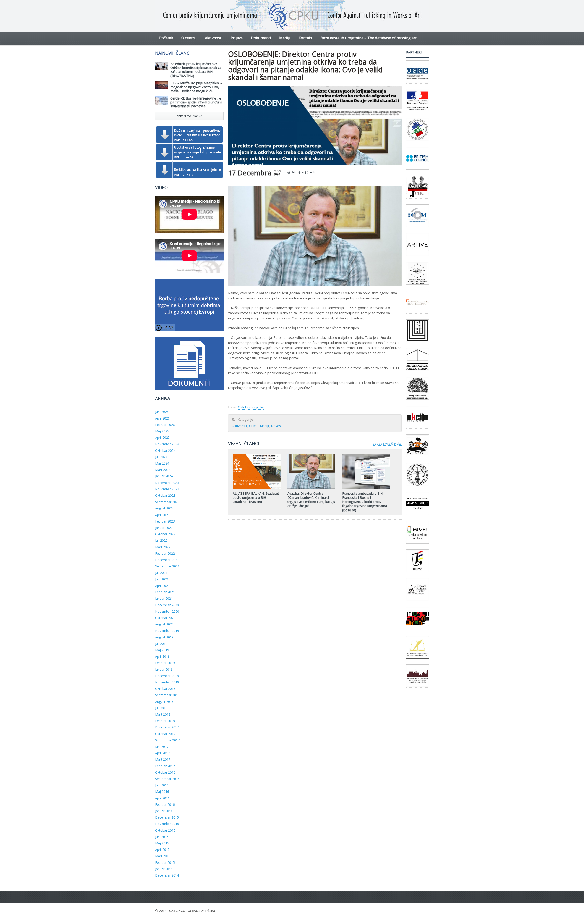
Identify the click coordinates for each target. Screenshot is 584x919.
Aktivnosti (213, 37)
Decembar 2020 (167, 605)
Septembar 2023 (167, 502)
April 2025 (162, 437)
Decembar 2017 (167, 727)
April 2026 (162, 418)
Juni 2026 (162, 412)
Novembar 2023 (167, 489)
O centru (189, 37)
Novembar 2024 (167, 444)
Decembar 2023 (167, 483)
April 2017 (162, 753)
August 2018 (164, 701)
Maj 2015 (162, 843)
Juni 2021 (162, 579)
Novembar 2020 (167, 611)
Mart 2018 (162, 714)
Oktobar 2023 (165, 495)
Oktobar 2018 (165, 688)
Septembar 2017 (167, 740)
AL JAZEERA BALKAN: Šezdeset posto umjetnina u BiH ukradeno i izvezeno (256, 497)
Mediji (284, 37)
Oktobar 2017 (165, 734)
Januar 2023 (164, 527)
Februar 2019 (165, 663)
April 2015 (162, 849)
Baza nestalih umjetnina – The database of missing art (369, 37)
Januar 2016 (164, 811)
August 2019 (164, 637)
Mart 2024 (162, 469)
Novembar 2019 (167, 630)
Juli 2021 (161, 572)
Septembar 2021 (167, 566)
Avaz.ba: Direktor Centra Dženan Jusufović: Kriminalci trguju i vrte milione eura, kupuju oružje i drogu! (311, 499)
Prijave (237, 37)
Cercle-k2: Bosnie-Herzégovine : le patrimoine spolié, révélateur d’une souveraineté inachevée (196, 102)
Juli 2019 (161, 643)
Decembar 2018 (167, 676)
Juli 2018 (161, 708)
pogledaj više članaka (387, 443)
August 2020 (164, 624)
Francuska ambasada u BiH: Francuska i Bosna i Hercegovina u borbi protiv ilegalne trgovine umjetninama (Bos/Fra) (364, 501)
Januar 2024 (164, 476)
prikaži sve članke (189, 116)
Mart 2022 (162, 547)
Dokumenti (261, 37)
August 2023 (164, 508)
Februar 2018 (165, 721)
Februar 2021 (165, 592)
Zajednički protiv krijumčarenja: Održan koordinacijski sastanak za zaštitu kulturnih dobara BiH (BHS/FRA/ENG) (195, 70)
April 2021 (162, 585)
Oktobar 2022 (165, 534)
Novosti (277, 426)
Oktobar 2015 (165, 830)
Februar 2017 (165, 766)
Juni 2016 (162, 785)
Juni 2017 (162, 746)
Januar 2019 (164, 669)
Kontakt (305, 37)
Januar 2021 (164, 598)
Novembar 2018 (167, 682)
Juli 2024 (161, 457)
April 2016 (162, 798)
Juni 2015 (162, 837)
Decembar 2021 (167, 560)
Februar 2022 (165, 553)
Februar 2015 (165, 862)
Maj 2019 (162, 650)
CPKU (253, 426)
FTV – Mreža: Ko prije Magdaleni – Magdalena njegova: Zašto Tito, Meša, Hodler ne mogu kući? (196, 87)
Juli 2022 (161, 540)
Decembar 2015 (167, 817)
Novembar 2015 (167, 824)
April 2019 (162, 656)
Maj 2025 (162, 431)
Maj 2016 (162, 791)
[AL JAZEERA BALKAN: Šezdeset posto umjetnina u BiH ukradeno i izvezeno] (256, 455)
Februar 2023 (165, 521)
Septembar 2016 (167, 779)
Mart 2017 (162, 759)
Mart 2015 (162, 856)
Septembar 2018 (167, 695)
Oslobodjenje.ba (251, 407)
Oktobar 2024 (165, 450)
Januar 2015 (164, 869)
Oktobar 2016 (165, 772)
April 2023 (162, 515)
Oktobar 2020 (165, 618)
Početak (166, 37)
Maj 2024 (162, 463)
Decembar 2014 (167, 875)
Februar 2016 (165, 804)
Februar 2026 (165, 425)
